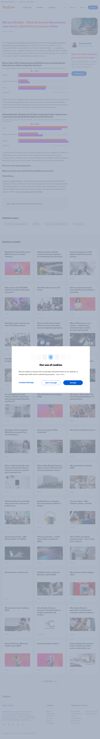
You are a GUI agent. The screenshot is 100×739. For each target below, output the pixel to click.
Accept (73, 383)
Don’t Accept (51, 383)
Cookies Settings (26, 382)
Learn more (60, 374)
